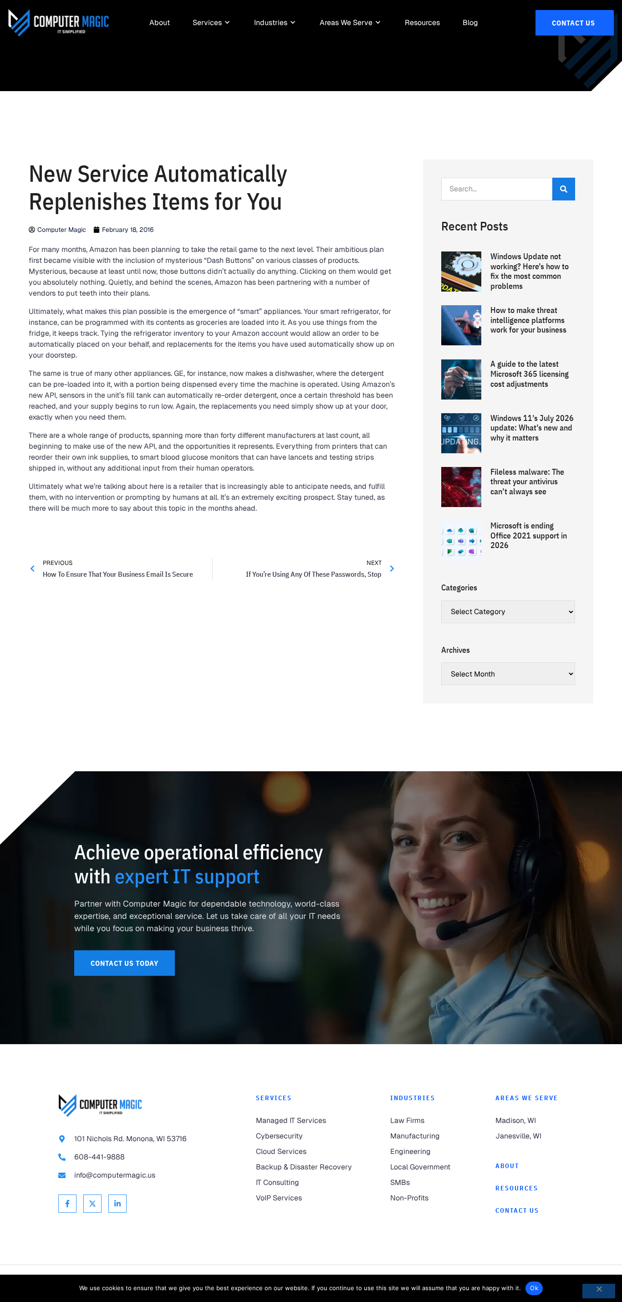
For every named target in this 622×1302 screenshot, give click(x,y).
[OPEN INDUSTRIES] (293, 22)
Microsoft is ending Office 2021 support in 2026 (528, 535)
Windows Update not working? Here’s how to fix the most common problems (529, 271)
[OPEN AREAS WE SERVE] (378, 22)
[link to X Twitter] (92, 1203)
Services (274, 1098)
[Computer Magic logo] (100, 1105)
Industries (412, 1098)
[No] (598, 1291)
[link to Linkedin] (117, 1203)
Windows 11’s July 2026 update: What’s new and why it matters (532, 428)
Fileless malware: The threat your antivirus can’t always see (527, 481)
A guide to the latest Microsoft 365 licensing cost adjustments (529, 374)
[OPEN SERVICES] (227, 22)
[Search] (563, 189)
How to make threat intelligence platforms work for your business (528, 320)
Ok (534, 1288)
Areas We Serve (526, 1098)
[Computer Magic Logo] (58, 22)
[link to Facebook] (67, 1203)
